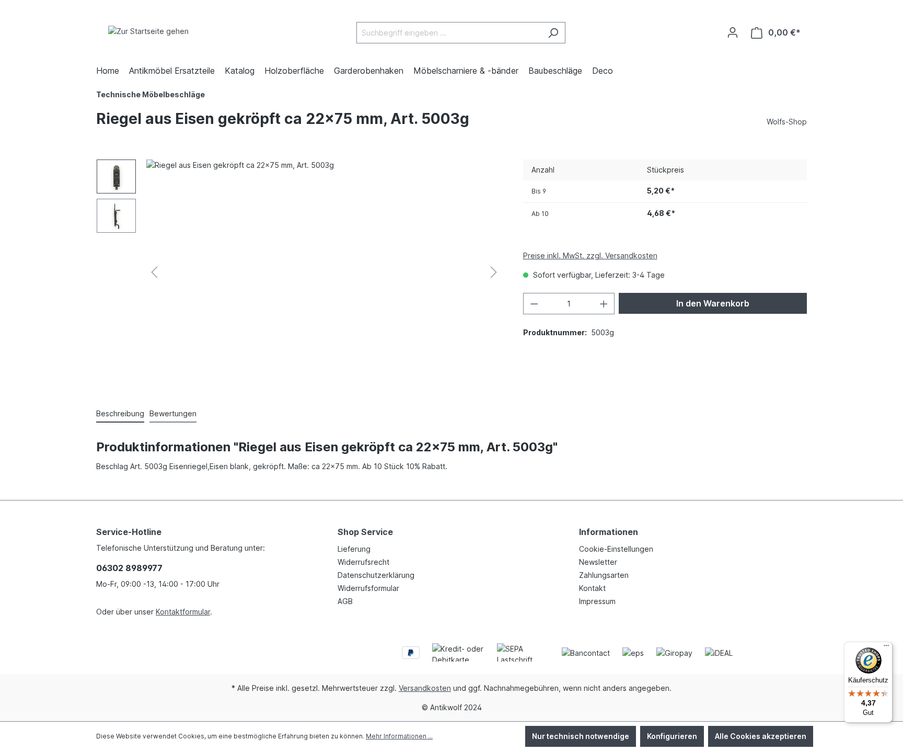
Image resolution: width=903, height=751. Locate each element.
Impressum (597, 601)
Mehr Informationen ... (399, 736)
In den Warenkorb (712, 303)
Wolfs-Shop (787, 121)
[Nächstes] (494, 272)
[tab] (120, 414)
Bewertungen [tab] (172, 413)
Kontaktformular (183, 611)
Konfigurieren (672, 736)
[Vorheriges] (154, 272)
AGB (345, 601)
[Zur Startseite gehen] (148, 31)
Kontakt (592, 588)
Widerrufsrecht (363, 561)
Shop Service (365, 532)
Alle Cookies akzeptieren (760, 736)
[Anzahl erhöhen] (604, 303)
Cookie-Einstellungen (616, 548)
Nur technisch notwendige (580, 736)
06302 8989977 (129, 568)
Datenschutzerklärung (376, 575)
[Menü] (886, 648)
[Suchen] (553, 32)
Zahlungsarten (604, 575)
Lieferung (354, 548)
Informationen (608, 532)
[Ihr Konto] (733, 32)
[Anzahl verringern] (534, 303)
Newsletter (598, 561)
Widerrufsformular (368, 588)
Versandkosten (425, 688)
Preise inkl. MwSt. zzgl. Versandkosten (590, 255)
